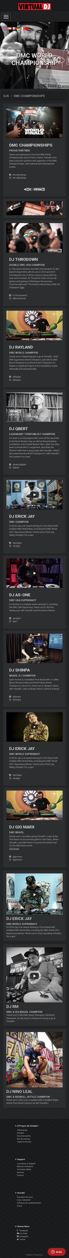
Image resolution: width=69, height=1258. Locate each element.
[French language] (14, 28)
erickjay (16, 546)
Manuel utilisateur (25, 1166)
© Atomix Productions (34, 1255)
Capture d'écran (24, 1142)
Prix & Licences (23, 1139)
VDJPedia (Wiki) (24, 1169)
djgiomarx (17, 857)
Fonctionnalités (24, 1136)
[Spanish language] (9, 28)
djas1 (15, 621)
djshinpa (17, 697)
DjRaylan (17, 377)
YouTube (23, 1233)
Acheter (20, 1133)
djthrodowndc (19, 298)
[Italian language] (22, 28)
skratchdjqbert (19, 464)
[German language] (18, 28)
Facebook (23, 1230)
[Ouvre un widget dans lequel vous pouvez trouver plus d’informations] (56, 1252)
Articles (20, 1172)
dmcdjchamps (19, 175)
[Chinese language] (26, 28)
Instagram (23, 1236)
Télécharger (22, 1130)
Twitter (22, 1239)
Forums (20, 1175)
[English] (5, 28)
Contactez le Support (26, 1163)
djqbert (16, 467)
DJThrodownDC (20, 295)
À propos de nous (25, 1197)
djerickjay (17, 543)
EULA (19, 1206)
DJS (6, 96)
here (22, 287)
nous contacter (23, 1200)
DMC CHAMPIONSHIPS (29, 96)
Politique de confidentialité (29, 1203)
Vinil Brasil (14, 849)
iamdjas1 (17, 618)
